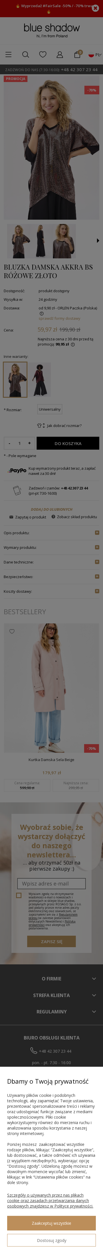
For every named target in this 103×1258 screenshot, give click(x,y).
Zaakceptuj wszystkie (51, 1223)
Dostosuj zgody (51, 1240)
